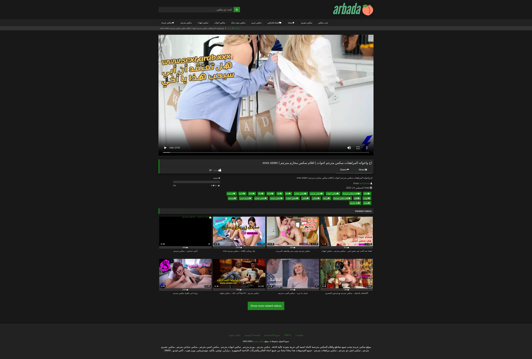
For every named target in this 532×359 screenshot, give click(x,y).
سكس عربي (256, 23)
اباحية (241, 194)
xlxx (260, 194)
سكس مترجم (186, 23)
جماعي (315, 198)
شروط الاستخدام (272, 335)
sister (269, 194)
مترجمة (231, 198)
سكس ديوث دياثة (238, 23)
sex (278, 194)
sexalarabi (365, 183)
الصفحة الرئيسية (252, 335)
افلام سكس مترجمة (350, 194)
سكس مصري (306, 23)
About (362, 170)
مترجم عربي (244, 198)
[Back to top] (523, 350)
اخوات (365, 198)
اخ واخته (230, 194)
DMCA (287, 335)
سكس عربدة (167, 23)
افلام (356, 198)
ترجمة (325, 198)
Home (237, 28)
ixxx (287, 194)
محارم (366, 203)
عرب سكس (323, 23)
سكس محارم (300, 194)
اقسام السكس (273, 23)
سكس (304, 198)
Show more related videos (266, 305)
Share (343, 170)
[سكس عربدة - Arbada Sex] (353, 9)
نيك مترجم (354, 203)
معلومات (299, 335)
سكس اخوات (219, 23)
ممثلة (290, 23)
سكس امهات (203, 23)
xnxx (229, 28)
